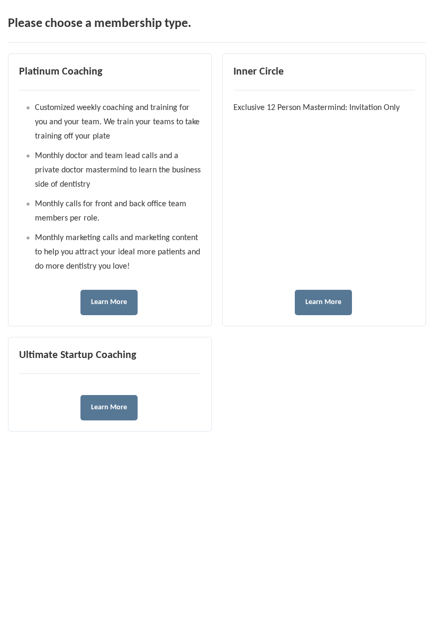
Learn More (109, 302)
